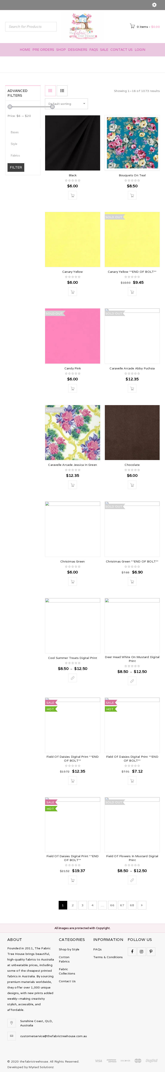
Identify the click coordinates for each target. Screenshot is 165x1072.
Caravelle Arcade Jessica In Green (72, 465)
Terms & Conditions (108, 957)
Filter (16, 167)
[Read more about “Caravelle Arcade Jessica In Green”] (72, 484)
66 (112, 905)
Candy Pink (72, 368)
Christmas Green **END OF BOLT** (132, 561)
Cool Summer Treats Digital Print (72, 658)
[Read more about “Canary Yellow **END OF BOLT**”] (132, 291)
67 (122, 905)
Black (72, 175)
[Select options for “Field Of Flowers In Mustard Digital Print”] (132, 880)
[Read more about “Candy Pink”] (72, 388)
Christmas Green (72, 561)
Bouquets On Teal (132, 175)
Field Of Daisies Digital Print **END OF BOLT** (72, 758)
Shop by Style (69, 949)
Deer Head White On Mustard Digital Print (132, 659)
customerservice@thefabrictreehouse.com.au (53, 1036)
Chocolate (132, 465)
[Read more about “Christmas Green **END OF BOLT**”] (132, 581)
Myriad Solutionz (41, 1067)
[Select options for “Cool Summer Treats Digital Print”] (72, 678)
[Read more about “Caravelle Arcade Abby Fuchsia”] (132, 388)
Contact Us (67, 981)
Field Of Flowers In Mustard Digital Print (132, 858)
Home (100, 64)
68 (132, 905)
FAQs (97, 949)
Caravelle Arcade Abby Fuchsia (132, 368)
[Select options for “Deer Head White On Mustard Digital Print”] (132, 681)
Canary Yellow (72, 272)
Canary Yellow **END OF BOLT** (132, 272)
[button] (72, 195)
